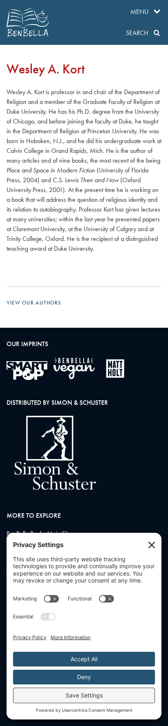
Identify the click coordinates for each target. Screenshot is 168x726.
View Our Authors (34, 302)
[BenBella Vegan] (74, 368)
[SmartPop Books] (27, 370)
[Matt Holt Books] (115, 368)
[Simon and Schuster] (51, 487)
